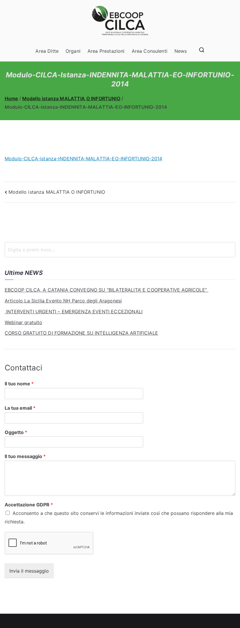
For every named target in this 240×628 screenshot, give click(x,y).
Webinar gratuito (23, 322)
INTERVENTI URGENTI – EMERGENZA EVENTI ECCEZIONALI (74, 311)
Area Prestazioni (106, 51)
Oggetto (16, 432)
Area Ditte (47, 51)
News (180, 51)
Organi (73, 51)
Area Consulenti (149, 51)
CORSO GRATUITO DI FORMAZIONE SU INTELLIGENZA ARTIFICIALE (81, 333)
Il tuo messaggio (25, 456)
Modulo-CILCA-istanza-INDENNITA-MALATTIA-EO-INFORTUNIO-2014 (83, 158)
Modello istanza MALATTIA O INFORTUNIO (56, 192)
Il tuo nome (19, 384)
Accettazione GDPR (29, 505)
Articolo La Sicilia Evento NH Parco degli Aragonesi (63, 301)
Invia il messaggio (29, 571)
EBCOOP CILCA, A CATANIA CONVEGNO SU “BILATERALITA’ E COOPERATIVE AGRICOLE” (106, 290)
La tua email (20, 408)
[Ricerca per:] (120, 249)
